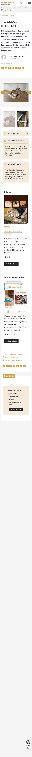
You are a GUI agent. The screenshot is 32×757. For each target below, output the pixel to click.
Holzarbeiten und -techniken (13, 231)
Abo (6, 312)
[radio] (2, 64)
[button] (29, 92)
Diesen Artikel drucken (13, 360)
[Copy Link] (2, 68)
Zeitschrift (22, 312)
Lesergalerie (13, 8)
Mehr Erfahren (11, 264)
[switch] (28, 747)
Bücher (7, 228)
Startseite (4, 8)
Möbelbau (8, 235)
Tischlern (12, 15)
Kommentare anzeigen (14, 354)
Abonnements (13, 312)
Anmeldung (16, 409)
